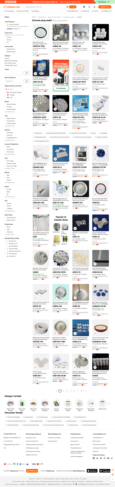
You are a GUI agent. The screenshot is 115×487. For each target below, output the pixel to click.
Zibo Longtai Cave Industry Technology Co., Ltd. (100, 52)
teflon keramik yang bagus (89, 425)
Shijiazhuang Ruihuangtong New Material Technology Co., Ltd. (61, 50)
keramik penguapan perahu (42, 141)
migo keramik (38, 133)
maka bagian (104, 133)
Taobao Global (65, 479)
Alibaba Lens (14, 470)
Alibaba (34, 17)
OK (27, 73)
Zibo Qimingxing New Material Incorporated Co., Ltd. (61, 208)
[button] (67, 7)
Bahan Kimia (42, 17)
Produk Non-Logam (69, 17)
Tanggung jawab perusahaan (11, 444)
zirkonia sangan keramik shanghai (61, 417)
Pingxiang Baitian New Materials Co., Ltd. (61, 276)
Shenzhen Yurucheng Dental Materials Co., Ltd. (80, 175)
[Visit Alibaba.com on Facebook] (94, 458)
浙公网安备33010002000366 (86, 484)
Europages (84, 479)
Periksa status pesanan (99, 444)
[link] (112, 470)
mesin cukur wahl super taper (31, 425)
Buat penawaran (52, 441)
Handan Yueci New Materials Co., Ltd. (41, 54)
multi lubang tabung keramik (89, 421)
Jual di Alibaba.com (98, 437)
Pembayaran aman (31, 437)
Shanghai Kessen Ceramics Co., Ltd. (80, 240)
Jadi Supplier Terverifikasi (100, 448)
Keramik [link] (79, 17)
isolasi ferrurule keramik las (55, 421)
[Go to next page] (85, 391)
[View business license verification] (74, 484)
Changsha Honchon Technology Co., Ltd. (80, 88)
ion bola (94, 133)
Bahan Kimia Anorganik (54, 17)
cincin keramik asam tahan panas (82, 137)
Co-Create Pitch (8, 441)
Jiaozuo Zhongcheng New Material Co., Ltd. (80, 50)
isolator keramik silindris (14, 417)
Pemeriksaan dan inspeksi (33, 451)
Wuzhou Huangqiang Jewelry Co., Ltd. (41, 89)
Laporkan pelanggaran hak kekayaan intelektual (77, 452)
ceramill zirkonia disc (80, 417)
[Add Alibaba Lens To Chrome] (32, 471)
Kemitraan (95, 451)
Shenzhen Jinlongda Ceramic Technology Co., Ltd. (100, 88)
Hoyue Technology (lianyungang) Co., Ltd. (100, 243)
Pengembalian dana (75, 448)
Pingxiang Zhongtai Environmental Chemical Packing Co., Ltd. (41, 277)
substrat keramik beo (102, 137)
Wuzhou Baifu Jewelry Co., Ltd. (100, 175)
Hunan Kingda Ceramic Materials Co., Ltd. (41, 175)
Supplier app (50, 470)
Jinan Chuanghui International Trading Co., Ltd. (100, 209)
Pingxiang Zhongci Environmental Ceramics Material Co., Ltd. (41, 244)
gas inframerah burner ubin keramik (60, 137)
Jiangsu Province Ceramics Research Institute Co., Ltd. (41, 206)
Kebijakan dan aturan (31, 455)
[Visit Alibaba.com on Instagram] (105, 458)
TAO (71, 479)
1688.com (39, 479)
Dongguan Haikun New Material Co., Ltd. (80, 126)
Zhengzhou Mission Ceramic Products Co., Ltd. (100, 276)
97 (81, 391)
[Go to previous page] (56, 391)
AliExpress (32, 479)
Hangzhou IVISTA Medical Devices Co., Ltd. (100, 121)
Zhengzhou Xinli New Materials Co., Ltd (41, 123)
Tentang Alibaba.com (10, 434)
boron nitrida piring (43, 417)
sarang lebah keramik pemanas (78, 133)
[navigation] (17, 204)
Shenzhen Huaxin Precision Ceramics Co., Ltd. (61, 171)
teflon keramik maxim (13, 425)
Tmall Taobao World (48, 479)
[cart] (89, 7)
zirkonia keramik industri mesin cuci (17, 421)
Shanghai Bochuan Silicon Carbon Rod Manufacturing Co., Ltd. (41, 310)
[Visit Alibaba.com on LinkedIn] (97, 458)
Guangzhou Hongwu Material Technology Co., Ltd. (61, 310)
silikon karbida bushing (36, 421)
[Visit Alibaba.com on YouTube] (108, 458)
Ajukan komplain (75, 444)
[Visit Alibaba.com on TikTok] (112, 458)
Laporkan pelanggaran (76, 456)
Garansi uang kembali (32, 441)
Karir (5, 448)
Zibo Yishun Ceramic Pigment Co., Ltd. (80, 206)
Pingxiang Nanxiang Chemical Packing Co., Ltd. (61, 123)
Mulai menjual (96, 441)
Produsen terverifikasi (54, 437)
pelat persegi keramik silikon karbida (56, 133)
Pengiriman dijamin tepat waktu (34, 444)
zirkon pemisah (29, 417)
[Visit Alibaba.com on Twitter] (101, 458)
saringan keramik (73, 425)
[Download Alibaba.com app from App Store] (92, 471)
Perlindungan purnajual (32, 448)
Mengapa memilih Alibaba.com (12, 437)
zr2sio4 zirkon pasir (72, 421)
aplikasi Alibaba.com (79, 470)
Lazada (57, 479)
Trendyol (76, 479)
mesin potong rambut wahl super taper (54, 425)
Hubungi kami (74, 441)
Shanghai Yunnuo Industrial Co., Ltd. (80, 278)
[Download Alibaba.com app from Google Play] (105, 471)
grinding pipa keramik (40, 137)
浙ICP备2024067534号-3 (103, 484)
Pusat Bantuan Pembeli (76, 437)
